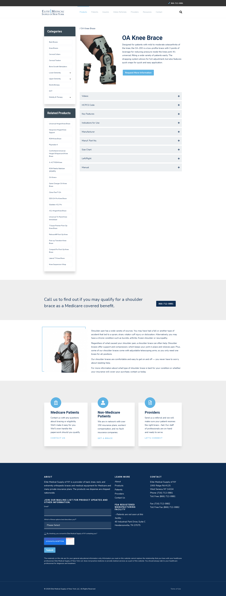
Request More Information (138, 72)
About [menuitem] (118, 481)
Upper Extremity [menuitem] (55, 79)
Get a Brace (105, 438)
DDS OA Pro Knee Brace (58, 198)
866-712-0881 (176, 3)
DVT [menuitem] (50, 91)
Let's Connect (154, 438)
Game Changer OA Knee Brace (58, 184)
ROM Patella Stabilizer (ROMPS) (57, 169)
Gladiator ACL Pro (55, 205)
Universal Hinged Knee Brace (59, 124)
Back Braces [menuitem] (53, 42)
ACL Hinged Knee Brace (57, 211)
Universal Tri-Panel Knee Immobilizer (58, 218)
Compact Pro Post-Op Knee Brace (59, 250)
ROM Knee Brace (55, 139)
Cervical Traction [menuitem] (55, 60)
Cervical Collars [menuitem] (54, 54)
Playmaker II (53, 145)
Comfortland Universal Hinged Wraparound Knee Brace (58, 153)
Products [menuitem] (83, 12)
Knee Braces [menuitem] (53, 48)
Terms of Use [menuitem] (176, 589)
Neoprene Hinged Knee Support (57, 131)
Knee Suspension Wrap (57, 264)
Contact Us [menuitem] (120, 497)
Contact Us (58, 438)
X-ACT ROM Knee (55, 162)
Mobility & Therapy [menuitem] (56, 97)
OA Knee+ (53, 177)
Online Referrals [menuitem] (120, 12)
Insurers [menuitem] (105, 12)
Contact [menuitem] (159, 12)
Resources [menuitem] (147, 12)
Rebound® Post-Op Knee (58, 234)
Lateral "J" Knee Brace (57, 258)
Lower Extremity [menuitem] (55, 73)
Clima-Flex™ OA (55, 192)
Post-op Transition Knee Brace (57, 241)
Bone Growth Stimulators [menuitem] (58, 66)
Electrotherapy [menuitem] (54, 85)
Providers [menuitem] (135, 12)
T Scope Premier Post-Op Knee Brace (58, 227)
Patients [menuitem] (94, 12)
